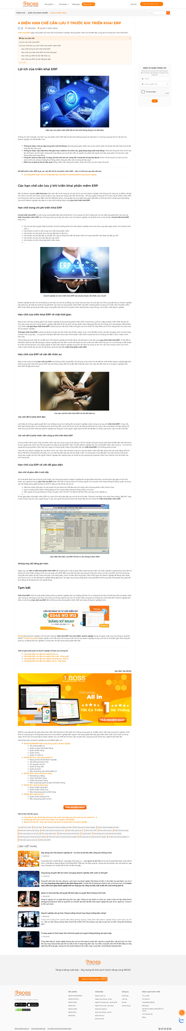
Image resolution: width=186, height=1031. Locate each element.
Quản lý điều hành (58, 13)
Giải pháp (63, 4)
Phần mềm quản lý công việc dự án (52, 830)
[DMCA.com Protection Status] (23, 1011)
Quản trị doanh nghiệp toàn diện (108, 827)
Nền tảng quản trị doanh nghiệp (84, 827)
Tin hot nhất (27, 827)
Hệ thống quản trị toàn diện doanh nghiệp (107, 833)
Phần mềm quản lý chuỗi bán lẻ (69, 833)
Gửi (154, 101)
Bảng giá (76, 4)
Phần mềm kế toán (105, 830)
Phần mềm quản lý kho (48, 833)
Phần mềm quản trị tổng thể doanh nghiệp (63, 837)
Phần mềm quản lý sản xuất (28, 840)
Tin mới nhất (38, 827)
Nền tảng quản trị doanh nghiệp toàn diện (58, 827)
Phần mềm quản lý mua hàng (29, 833)
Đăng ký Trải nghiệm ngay (93, 979)
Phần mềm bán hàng (121, 830)
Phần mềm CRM (91, 830)
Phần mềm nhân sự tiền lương (29, 830)
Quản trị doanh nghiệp (38, 13)
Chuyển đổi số (86, 833)
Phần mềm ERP (45, 840)
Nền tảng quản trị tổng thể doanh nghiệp (92, 837)
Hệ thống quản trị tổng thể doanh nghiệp (32, 837)
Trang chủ (20, 13)
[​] (70, 743)
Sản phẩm (49, 4)
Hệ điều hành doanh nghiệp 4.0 (118, 837)
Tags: (19, 827)
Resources (87, 4)
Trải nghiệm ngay (150, 4)
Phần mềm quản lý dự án (75, 830)
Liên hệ (133, 4)
